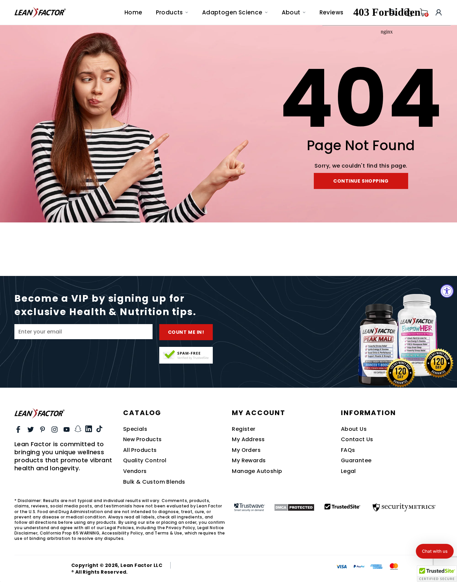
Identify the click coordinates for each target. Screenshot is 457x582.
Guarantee (356, 460)
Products (169, 12)
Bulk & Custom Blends (154, 482)
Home (133, 12)
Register (243, 429)
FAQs (348, 450)
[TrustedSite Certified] (186, 355)
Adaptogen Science (232, 12)
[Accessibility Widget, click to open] (447, 291)
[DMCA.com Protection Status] (294, 507)
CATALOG (142, 412)
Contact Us (357, 439)
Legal (348, 471)
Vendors (135, 471)
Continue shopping (361, 181)
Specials (135, 429)
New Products (142, 439)
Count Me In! (186, 332)
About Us (354, 429)
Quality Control (145, 460)
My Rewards (249, 460)
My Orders (246, 450)
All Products (140, 450)
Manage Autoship (257, 471)
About (291, 12)
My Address (248, 439)
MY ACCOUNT (258, 412)
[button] (435, 551)
